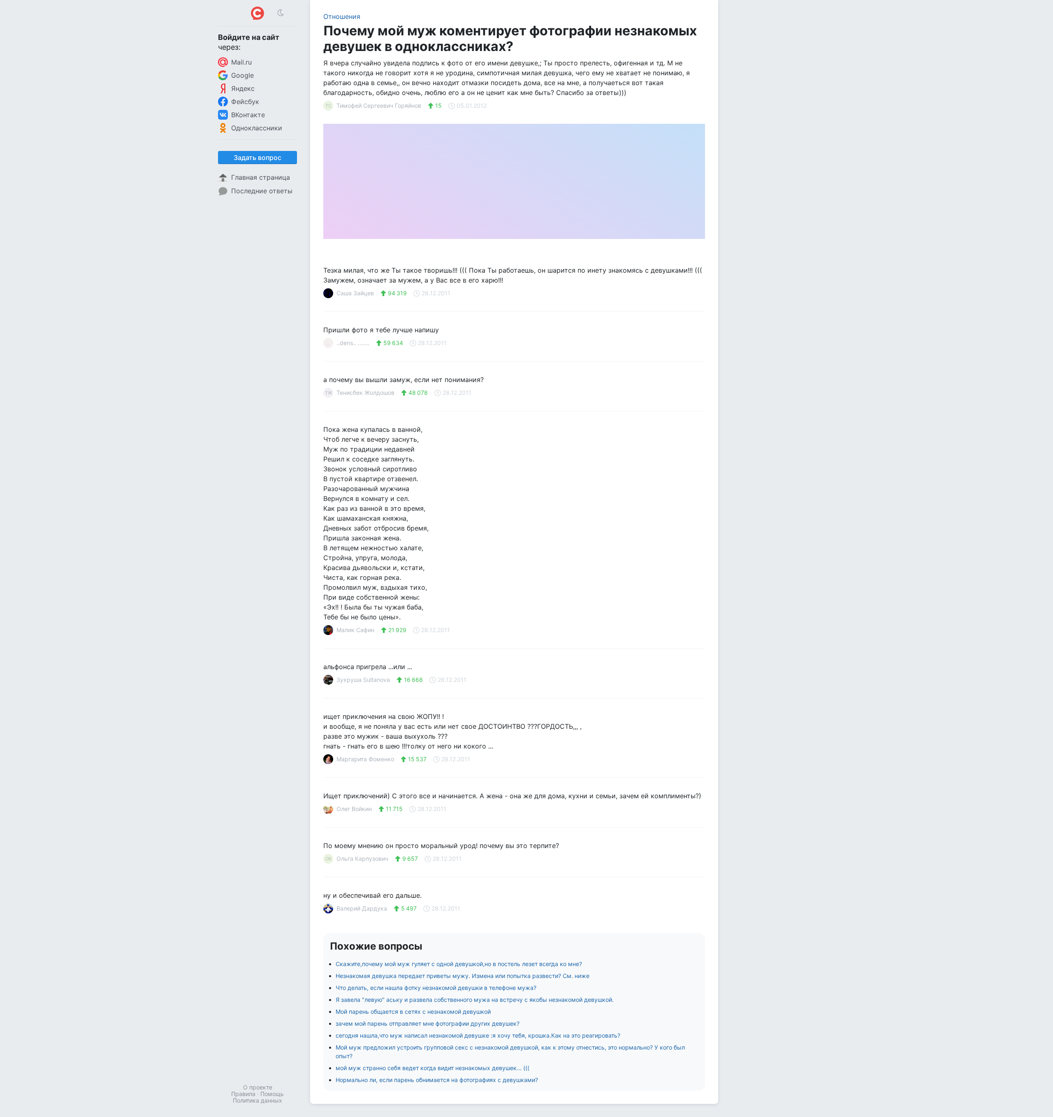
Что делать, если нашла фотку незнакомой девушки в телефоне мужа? (436, 987)
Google (242, 75)
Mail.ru (241, 62)
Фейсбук (245, 101)
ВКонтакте (248, 115)
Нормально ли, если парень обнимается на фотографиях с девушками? (437, 1079)
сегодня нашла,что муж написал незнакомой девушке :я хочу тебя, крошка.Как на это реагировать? (478, 1035)
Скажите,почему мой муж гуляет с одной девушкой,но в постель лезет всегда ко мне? (459, 963)
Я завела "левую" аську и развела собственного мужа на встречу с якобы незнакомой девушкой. (475, 999)
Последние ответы (261, 191)
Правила (243, 1093)
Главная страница (260, 177)
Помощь (272, 1093)
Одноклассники (256, 128)
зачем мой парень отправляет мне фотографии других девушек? (428, 1023)
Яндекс (243, 88)
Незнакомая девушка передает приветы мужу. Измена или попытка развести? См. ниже (462, 975)
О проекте (257, 1087)
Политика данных (257, 1100)
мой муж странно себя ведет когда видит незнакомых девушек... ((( (432, 1067)
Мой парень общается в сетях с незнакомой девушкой (413, 1011)
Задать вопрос (257, 157)
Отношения (341, 16)
